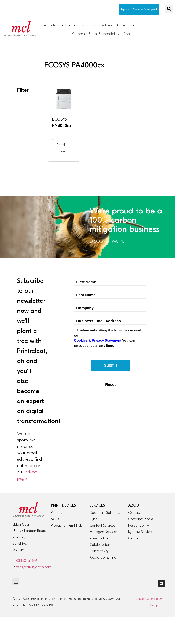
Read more (60, 148)
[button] (169, 9)
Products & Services (57, 25)
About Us (124, 25)
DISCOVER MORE (107, 241)
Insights (86, 25)
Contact (129, 34)
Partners (106, 25)
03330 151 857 (26, 561)
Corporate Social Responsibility (95, 34)
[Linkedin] (161, 583)
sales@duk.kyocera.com (33, 567)
